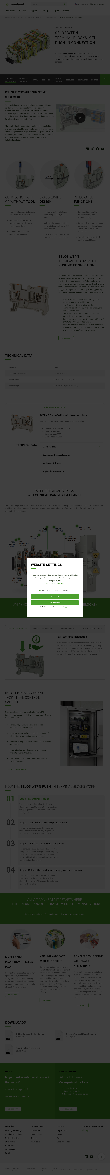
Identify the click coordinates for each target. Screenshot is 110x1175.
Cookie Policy (60, 583)
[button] (55, 596)
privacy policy (66, 607)
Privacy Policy (50, 583)
